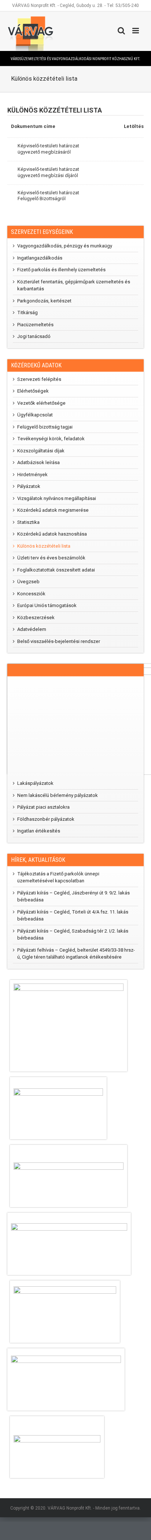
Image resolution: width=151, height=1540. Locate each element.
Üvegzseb (28, 581)
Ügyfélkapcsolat (35, 415)
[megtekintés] (101, 149)
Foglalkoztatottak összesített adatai (56, 570)
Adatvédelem (31, 629)
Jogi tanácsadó (34, 336)
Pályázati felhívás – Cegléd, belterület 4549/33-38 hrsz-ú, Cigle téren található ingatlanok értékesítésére (76, 953)
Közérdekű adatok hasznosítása (52, 534)
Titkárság (27, 312)
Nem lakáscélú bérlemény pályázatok (57, 795)
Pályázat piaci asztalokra (43, 807)
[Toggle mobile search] (121, 30)
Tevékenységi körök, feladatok (51, 438)
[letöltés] (129, 149)
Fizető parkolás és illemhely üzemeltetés (61, 269)
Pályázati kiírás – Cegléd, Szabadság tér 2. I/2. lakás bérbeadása (72, 934)
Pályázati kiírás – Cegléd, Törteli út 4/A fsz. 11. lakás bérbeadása (72, 915)
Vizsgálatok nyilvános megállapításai (56, 498)
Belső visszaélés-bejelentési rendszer (58, 641)
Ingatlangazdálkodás (39, 258)
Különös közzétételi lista (43, 546)
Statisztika (28, 522)
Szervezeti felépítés (39, 379)
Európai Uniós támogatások (47, 605)
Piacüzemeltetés (35, 324)
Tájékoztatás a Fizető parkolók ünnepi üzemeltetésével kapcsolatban (58, 877)
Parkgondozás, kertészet (44, 301)
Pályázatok (28, 486)
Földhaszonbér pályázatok (45, 819)
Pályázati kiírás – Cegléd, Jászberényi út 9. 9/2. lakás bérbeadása (73, 896)
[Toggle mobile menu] (136, 30)
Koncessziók (31, 593)
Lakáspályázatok (35, 783)
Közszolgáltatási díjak (41, 450)
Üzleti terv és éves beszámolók (51, 557)
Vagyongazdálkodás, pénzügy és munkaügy (64, 246)
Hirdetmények (32, 474)
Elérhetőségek (33, 391)
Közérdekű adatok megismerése (53, 510)
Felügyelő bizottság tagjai (45, 427)
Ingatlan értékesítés (38, 831)
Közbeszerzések (36, 617)
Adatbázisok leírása (38, 462)
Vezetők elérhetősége (41, 403)
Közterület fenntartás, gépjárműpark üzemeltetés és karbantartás (73, 285)
